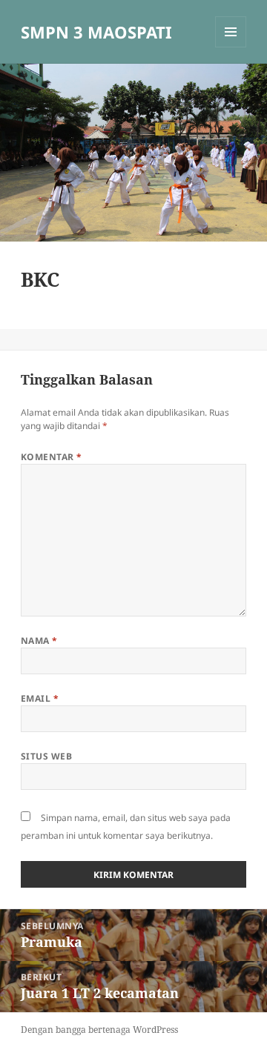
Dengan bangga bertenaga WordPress (99, 1029)
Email (40, 698)
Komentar (51, 457)
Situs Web (46, 756)
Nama (39, 640)
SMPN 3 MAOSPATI (96, 32)
